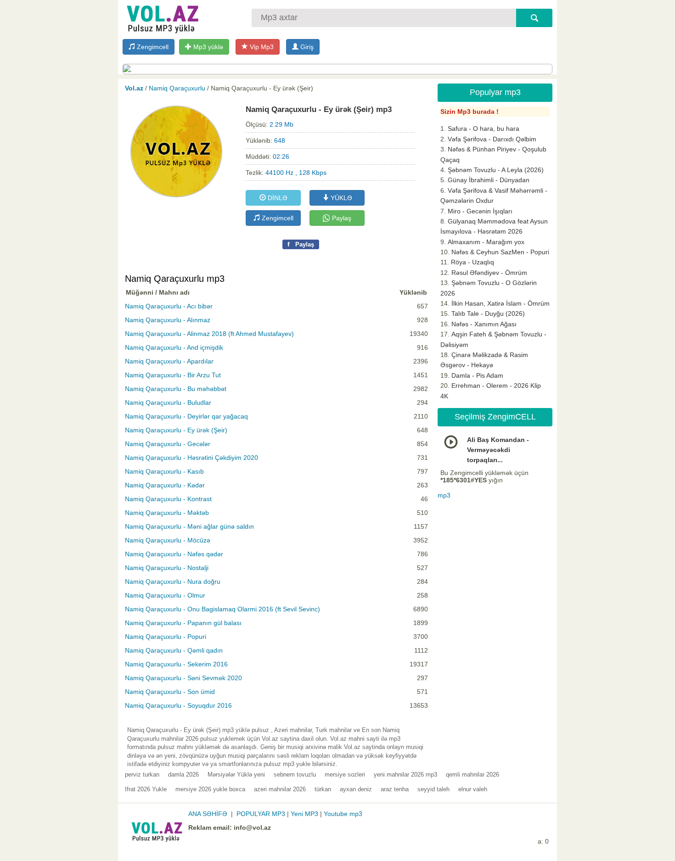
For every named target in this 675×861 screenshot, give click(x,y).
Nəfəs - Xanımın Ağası (484, 324)
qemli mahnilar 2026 (472, 774)
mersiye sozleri (345, 774)
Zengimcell (152, 46)
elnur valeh (472, 789)
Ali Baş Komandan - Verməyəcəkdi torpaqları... (498, 450)
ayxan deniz (356, 789)
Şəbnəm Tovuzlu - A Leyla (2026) (496, 169)
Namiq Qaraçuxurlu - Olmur (165, 595)
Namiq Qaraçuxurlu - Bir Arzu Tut (173, 375)
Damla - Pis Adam (477, 375)
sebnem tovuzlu (295, 774)
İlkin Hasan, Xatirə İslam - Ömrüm (500, 303)
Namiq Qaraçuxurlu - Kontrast (168, 499)
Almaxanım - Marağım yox (486, 242)
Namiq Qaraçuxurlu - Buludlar (168, 402)
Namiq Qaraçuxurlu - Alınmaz (167, 320)
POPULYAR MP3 (260, 813)
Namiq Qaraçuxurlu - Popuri (165, 636)
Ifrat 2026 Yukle (146, 789)
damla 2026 (183, 774)
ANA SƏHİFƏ (207, 813)
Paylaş (340, 218)
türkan (323, 789)
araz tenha (395, 789)
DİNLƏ (276, 197)
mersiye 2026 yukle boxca (210, 789)
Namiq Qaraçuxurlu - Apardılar (169, 361)
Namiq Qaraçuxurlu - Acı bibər (169, 306)
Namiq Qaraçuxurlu (177, 88)
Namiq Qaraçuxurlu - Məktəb (167, 512)
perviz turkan (142, 774)
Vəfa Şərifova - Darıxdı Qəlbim (492, 139)
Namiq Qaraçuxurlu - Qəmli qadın (174, 650)
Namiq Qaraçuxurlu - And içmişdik (174, 347)
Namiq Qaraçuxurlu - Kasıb (164, 471)
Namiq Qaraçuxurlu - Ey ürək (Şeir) (176, 430)
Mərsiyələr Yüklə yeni (236, 774)
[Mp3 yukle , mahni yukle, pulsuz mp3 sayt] (162, 17)
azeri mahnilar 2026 (280, 789)
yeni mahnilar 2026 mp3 (405, 774)
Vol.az (134, 88)
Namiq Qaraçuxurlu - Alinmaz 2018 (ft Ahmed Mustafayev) (209, 333)
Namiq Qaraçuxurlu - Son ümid (170, 691)
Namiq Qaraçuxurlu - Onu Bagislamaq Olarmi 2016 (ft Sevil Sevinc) (222, 609)
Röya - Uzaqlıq (472, 262)
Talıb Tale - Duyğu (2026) (488, 313)
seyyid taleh (433, 789)
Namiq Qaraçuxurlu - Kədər (165, 485)
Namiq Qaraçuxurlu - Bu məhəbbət (175, 388)
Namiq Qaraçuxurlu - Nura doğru (172, 581)
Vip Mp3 (261, 46)
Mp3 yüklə (207, 46)
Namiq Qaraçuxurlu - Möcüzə (167, 540)
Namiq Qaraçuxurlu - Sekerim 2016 (176, 664)
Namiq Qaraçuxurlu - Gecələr (167, 443)
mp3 (444, 495)
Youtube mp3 (343, 813)
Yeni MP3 (304, 813)
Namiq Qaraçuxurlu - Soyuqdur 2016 (178, 705)
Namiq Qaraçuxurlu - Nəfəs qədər (174, 554)
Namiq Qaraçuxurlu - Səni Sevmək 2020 (183, 678)
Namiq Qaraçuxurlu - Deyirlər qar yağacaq (186, 416)
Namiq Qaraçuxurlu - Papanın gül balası (183, 622)
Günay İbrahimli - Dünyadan (488, 180)
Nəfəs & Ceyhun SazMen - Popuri (500, 252)
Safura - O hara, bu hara (483, 128)
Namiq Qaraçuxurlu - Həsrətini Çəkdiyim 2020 (191, 457)
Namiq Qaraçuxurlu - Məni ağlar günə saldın (189, 526)
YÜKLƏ (340, 197)
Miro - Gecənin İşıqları (480, 211)
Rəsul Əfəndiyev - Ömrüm (489, 272)
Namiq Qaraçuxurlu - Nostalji (166, 567)
